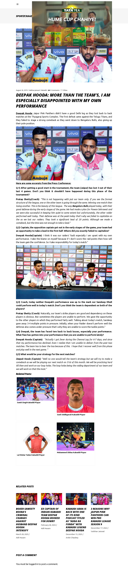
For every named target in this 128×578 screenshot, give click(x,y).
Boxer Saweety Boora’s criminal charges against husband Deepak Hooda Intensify (26, 519)
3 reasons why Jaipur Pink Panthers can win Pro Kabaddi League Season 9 (101, 516)
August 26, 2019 (22, 90)
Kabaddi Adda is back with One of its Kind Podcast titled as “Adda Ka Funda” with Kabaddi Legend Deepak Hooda (76, 519)
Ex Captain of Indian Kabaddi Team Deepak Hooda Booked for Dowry (51, 515)
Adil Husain (21, 538)
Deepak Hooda (24, 235)
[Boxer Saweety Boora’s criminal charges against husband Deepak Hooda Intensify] (26, 499)
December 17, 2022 (99, 528)
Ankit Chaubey (72, 538)
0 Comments (54, 90)
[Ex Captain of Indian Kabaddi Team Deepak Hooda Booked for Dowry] (51, 499)
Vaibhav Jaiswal (34, 90)
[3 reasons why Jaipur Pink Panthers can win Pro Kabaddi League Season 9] (101, 499)
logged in (33, 564)
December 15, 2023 (74, 534)
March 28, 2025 (22, 534)
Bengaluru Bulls (80, 206)
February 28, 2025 (48, 525)
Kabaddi (44, 90)
